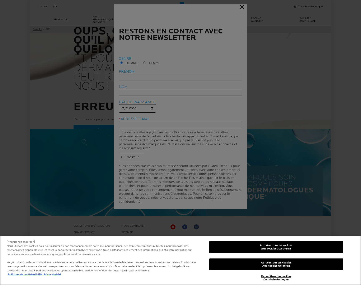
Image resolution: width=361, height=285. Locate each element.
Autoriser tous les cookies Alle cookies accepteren (276, 247)
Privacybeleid (52, 274)
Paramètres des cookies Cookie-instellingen (276, 278)
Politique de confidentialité (25, 274)
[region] (180, 260)
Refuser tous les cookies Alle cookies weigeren (276, 264)
